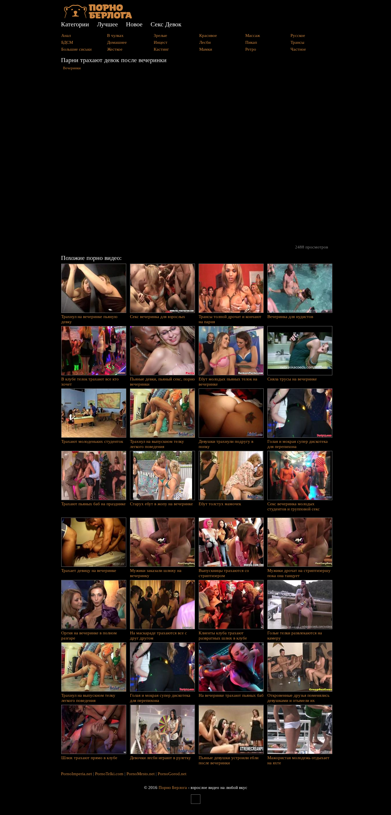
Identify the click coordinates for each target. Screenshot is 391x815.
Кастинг (161, 49)
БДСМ (67, 42)
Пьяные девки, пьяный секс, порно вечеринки (162, 381)
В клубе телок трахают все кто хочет (90, 381)
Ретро (250, 49)
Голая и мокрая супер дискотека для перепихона (297, 444)
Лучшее (107, 24)
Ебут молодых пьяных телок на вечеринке (228, 381)
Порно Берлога (173, 787)
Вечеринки (72, 68)
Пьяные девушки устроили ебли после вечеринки (228, 760)
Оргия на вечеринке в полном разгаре (89, 635)
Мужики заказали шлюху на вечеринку (155, 573)
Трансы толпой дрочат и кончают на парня (230, 319)
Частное (298, 49)
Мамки (205, 49)
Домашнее (117, 42)
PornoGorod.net (172, 773)
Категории (75, 24)
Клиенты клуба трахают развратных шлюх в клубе (223, 635)
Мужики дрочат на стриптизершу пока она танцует (299, 573)
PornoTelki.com (109, 773)
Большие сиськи (76, 49)
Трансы (297, 42)
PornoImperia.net (76, 773)
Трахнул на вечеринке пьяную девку (89, 319)
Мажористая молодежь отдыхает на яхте (298, 760)
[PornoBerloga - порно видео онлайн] (98, 17)
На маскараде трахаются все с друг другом (158, 635)
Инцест (160, 42)
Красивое (208, 35)
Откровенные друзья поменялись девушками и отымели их (298, 698)
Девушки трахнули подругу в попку (226, 444)
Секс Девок (166, 24)
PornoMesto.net (141, 773)
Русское (298, 35)
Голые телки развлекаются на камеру (294, 635)
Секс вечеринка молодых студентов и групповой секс (293, 506)
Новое (134, 24)
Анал (66, 35)
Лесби (205, 42)
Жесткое (115, 49)
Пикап (251, 42)
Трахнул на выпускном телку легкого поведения (157, 444)
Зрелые (160, 35)
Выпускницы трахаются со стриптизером (224, 573)
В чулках (115, 35)
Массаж (252, 35)
